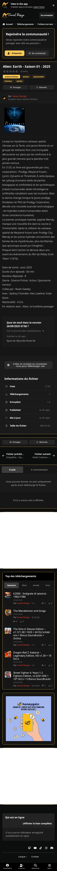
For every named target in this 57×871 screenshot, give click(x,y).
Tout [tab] (47, 585)
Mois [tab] (24, 585)
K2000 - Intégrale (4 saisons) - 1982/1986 (30, 595)
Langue (22, 856)
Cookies (35, 856)
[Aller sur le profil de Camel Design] (4, 97)
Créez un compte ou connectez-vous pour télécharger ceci (30, 365)
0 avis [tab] (12, 469)
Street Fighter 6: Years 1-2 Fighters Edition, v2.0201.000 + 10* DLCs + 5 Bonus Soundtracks (32, 676)
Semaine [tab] (11, 585)
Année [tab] (36, 585)
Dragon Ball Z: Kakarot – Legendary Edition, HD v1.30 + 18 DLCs (32, 655)
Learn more (6, 5)
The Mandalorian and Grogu (29, 611)
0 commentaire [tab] (39, 469)
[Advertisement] (28, 540)
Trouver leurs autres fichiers (23, 99)
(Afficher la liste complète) (37, 823)
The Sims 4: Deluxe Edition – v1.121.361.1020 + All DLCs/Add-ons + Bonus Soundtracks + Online (31, 633)
